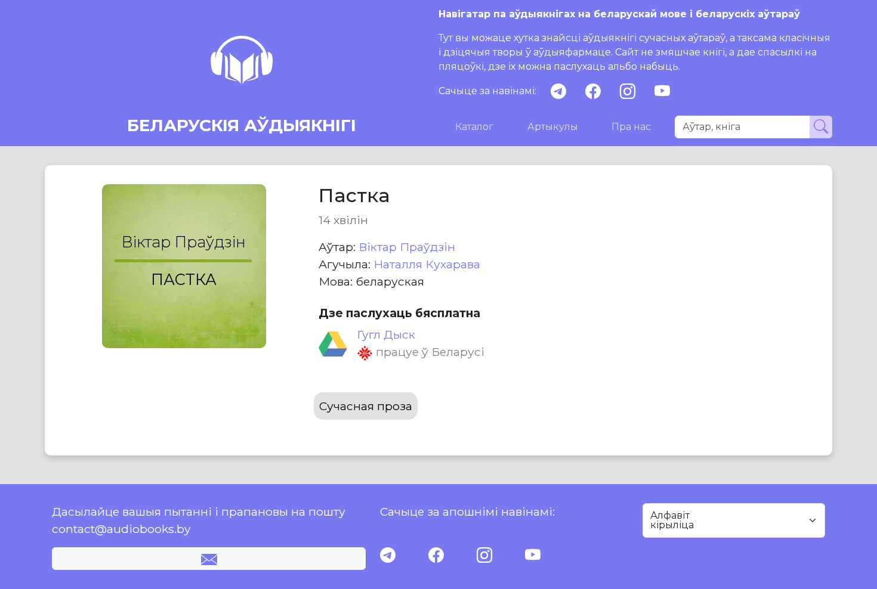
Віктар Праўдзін (407, 247)
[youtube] (662, 91)
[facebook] (593, 91)
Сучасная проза (365, 406)
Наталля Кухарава (426, 264)
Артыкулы (552, 126)
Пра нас (631, 126)
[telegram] (558, 91)
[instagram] (627, 91)
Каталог (474, 126)
